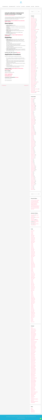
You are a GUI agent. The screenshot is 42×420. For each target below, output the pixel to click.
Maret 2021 (32, 163)
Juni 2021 (32, 160)
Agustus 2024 (32, 256)
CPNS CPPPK (32, 85)
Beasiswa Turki (33, 80)
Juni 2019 (32, 319)
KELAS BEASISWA (28, 6)
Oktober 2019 (32, 182)
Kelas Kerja (32, 87)
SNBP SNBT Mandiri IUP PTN (34, 91)
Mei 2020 (32, 174)
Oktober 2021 (32, 156)
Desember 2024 (33, 119)
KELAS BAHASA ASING (5, 6)
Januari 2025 (32, 118)
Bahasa (32, 17)
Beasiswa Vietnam (33, 84)
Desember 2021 (33, 154)
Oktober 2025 (32, 107)
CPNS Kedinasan (33, 86)
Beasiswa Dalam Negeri (34, 31)
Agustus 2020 (32, 170)
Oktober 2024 (32, 121)
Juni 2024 (32, 126)
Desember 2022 (33, 141)
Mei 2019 (32, 188)
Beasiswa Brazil (33, 28)
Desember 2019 (33, 312)
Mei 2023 (32, 270)
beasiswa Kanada (33, 50)
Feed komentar (33, 410)
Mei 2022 (32, 148)
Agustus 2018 (32, 189)
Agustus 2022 (32, 146)
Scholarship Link (8, 75)
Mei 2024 (32, 127)
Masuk (32, 408)
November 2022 (33, 142)
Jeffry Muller (32, 217)
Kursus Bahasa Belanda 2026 (34, 201)
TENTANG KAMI (37, 6)
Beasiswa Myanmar (33, 58)
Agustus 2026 (32, 98)
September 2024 (33, 255)
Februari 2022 (32, 284)
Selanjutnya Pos (26, 85)
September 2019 (33, 183)
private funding (33, 219)
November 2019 (33, 181)
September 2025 (33, 241)
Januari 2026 (32, 104)
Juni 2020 (32, 305)
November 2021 (33, 155)
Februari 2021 (32, 297)
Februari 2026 (32, 235)
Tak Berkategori (33, 92)
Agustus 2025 (32, 242)
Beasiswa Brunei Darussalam (34, 29)
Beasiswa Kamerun (33, 49)
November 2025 (33, 106)
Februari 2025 (32, 249)
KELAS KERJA (32, 6)
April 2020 (32, 175)
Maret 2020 (32, 176)
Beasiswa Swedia (33, 386)
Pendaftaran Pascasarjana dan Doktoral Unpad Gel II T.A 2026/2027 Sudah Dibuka (35, 203)
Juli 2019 (32, 318)
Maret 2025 (32, 248)
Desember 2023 (33, 132)
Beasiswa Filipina (33, 35)
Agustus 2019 (32, 184)
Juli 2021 (32, 291)
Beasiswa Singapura (33, 70)
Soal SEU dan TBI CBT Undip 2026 (35, 200)
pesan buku (32, 90)
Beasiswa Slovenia (33, 72)
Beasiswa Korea (33, 51)
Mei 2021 (32, 161)
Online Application (9, 74)
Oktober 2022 (32, 276)
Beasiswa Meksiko (33, 56)
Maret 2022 (32, 283)
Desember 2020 (33, 298)
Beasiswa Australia (33, 21)
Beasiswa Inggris (33, 42)
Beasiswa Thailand (33, 79)
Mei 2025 (32, 113)
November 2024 (33, 120)
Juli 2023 (32, 135)
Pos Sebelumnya (3, 85)
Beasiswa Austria (33, 22)
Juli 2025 (32, 111)
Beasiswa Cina (32, 30)
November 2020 (33, 167)
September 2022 (33, 277)
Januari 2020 (32, 311)
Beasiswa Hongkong (33, 37)
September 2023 (33, 134)
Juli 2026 (32, 99)
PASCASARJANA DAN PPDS (12, 6)
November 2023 (33, 133)
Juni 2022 (32, 147)
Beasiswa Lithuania (33, 52)
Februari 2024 (32, 263)
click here (18, 52)
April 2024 (32, 128)
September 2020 (33, 169)
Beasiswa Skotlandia (33, 71)
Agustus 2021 (32, 290)
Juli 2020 (32, 304)
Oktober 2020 (32, 168)
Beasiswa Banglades (33, 24)
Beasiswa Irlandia (33, 44)
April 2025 (32, 114)
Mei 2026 (32, 234)
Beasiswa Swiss (33, 77)
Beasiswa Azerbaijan (33, 23)
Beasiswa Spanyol (33, 73)
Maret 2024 (32, 262)
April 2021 (32, 162)
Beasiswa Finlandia (33, 36)
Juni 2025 (32, 112)
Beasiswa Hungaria (33, 38)
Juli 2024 (32, 125)
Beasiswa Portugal (7, 15)
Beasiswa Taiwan (33, 78)
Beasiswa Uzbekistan (33, 83)
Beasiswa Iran (32, 43)
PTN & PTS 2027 (18, 6)
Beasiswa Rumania (33, 65)
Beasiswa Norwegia (33, 59)
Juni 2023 (32, 269)
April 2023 (32, 139)
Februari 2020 (32, 177)
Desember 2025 (33, 105)
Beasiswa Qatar (33, 64)
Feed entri (32, 409)
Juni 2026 (32, 100)
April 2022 (32, 149)
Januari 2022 (32, 153)
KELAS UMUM (23, 6)
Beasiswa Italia (33, 45)
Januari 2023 (32, 140)
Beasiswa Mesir (33, 57)
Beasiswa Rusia (33, 66)
